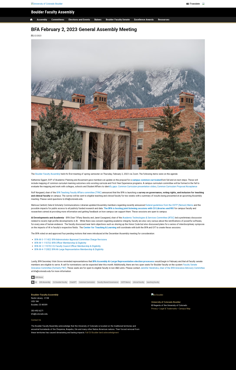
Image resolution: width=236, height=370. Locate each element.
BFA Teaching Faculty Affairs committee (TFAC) (79, 192)
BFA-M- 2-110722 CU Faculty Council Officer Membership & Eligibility (67, 246)
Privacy (154, 309)
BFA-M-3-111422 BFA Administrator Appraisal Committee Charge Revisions (70, 239)
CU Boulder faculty (60, 282)
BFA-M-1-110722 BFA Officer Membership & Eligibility (60, 243)
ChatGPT (73, 282)
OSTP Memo (125, 282)
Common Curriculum (87, 282)
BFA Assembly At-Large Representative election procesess (124, 261)
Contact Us (36, 320)
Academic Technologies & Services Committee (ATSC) (148, 217)
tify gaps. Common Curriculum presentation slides (132, 186)
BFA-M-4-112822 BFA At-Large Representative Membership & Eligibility (69, 249)
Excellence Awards (144, 19)
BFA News (39, 277)
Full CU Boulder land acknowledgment (102, 332)
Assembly (42, 19)
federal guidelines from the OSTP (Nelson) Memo (169, 205)
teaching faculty (153, 282)
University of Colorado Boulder (166, 302)
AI (36, 282)
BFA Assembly (44, 282)
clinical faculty (138, 282)
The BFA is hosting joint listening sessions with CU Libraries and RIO (139, 208)
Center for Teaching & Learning (99, 227)
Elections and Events (79, 19)
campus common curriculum (146, 180)
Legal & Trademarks (168, 309)
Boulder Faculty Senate (118, 19)
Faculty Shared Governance (108, 282)
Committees (57, 19)
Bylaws (97, 19)
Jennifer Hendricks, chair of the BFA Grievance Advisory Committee (173, 268)
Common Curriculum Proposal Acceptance (177, 186)
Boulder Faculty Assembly (52, 12)
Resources (163, 19)
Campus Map (184, 309)
